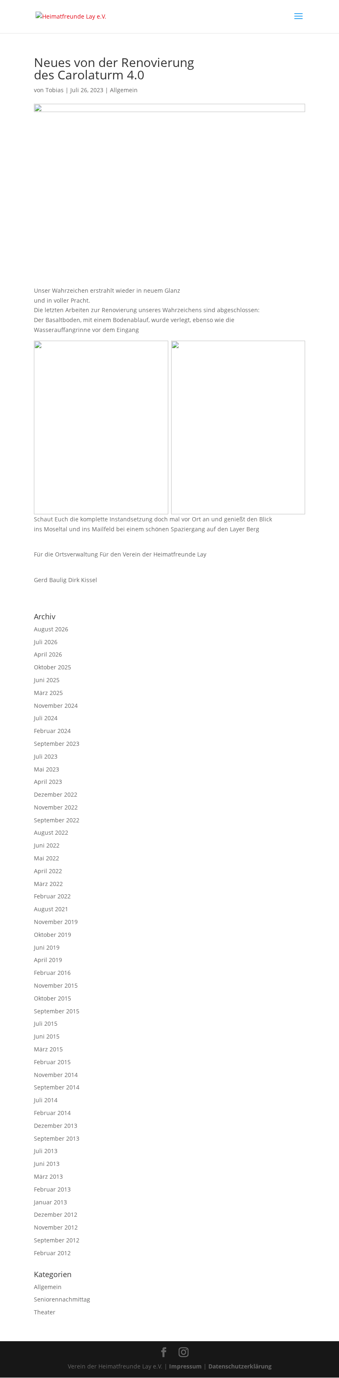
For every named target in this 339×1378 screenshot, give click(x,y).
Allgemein (124, 90)
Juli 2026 (45, 642)
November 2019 (56, 922)
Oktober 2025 (52, 667)
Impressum (185, 1366)
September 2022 (56, 820)
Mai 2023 (46, 769)
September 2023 (56, 744)
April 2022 (48, 871)
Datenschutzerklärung (240, 1366)
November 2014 (56, 1075)
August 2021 (51, 909)
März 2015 (48, 1049)
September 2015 (56, 1011)
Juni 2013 (47, 1164)
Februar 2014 (52, 1113)
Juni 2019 (47, 947)
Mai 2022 (46, 858)
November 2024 (56, 705)
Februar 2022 (52, 896)
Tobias (54, 90)
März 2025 (48, 693)
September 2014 (56, 1087)
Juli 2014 (45, 1100)
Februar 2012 (52, 1253)
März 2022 (48, 884)
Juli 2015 (45, 1023)
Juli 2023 (45, 756)
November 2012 (56, 1227)
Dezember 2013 (55, 1126)
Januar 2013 (50, 1202)
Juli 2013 (45, 1151)
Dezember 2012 (55, 1214)
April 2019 (48, 960)
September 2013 (56, 1138)
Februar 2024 (52, 731)
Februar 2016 (52, 973)
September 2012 (56, 1240)
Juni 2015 (47, 1036)
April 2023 (48, 782)
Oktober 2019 (52, 935)
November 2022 (56, 807)
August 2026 (51, 629)
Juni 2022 (47, 845)
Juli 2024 (45, 718)
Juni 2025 (47, 680)
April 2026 (48, 654)
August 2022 (51, 832)
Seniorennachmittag (62, 1299)
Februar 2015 (52, 1062)
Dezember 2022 (55, 794)
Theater (44, 1312)
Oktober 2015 (52, 998)
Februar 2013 (52, 1189)
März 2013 (48, 1176)
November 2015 (56, 985)
